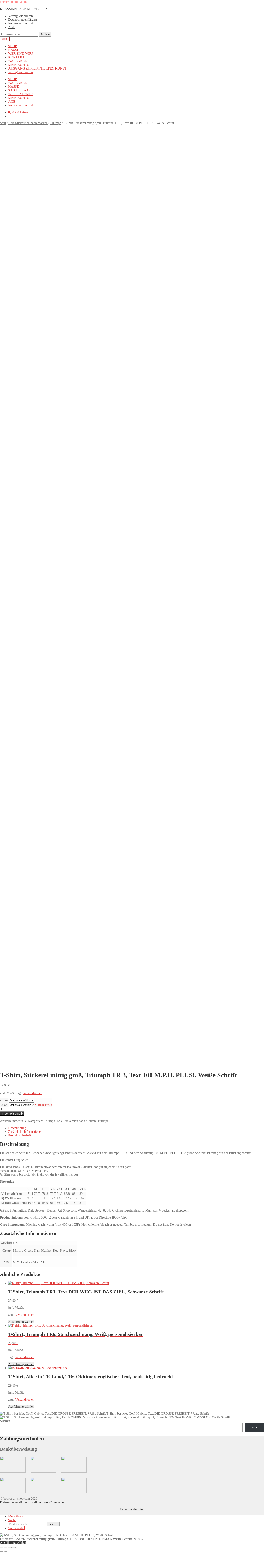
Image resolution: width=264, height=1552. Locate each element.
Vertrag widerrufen (20, 16)
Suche (12, 1520)
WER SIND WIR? (20, 53)
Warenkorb (16, 1528)
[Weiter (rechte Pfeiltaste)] (5, 1551)
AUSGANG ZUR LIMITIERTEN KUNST (37, 68)
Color (4, 1100)
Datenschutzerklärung (22, 19)
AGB (11, 27)
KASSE (13, 50)
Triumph (55, 123)
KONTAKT (16, 57)
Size (4, 1104)
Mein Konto (16, 1516)
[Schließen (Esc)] (14, 1547)
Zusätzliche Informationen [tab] (25, 1131)
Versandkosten (32, 1093)
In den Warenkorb (12, 1113)
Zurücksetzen (43, 1104)
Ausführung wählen (21, 1321)
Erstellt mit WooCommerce (46, 1502)
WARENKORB (19, 61)
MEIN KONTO (18, 64)
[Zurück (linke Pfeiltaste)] (1, 1551)
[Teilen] (10, 1547)
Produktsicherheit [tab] (19, 1135)
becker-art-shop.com (13, 2)
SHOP (12, 46)
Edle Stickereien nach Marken (28, 123)
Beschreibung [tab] (17, 1128)
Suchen (45, 34)
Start (3, 123)
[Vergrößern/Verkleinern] (1, 1547)
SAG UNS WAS (19, 90)
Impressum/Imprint (20, 23)
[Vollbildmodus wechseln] (5, 1547)
